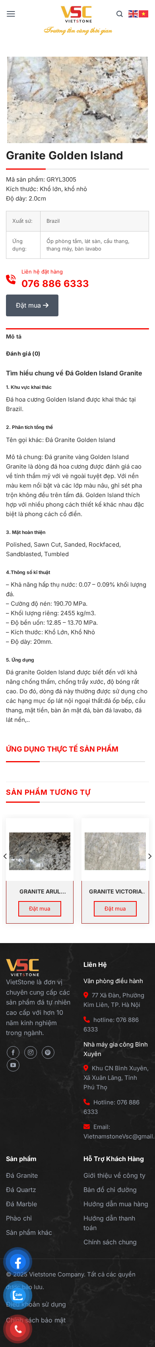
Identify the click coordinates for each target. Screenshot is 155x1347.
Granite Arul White (39, 892)
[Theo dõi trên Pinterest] (48, 1052)
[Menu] (11, 14)
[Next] (149, 871)
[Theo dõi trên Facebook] (13, 1052)
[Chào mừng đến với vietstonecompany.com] (77, 14)
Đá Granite (22, 1175)
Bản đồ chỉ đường (110, 1190)
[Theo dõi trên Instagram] (30, 1052)
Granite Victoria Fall (115, 892)
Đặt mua (29, 305)
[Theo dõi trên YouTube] (13, 1065)
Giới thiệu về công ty (114, 1175)
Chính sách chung (110, 1242)
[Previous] (6, 871)
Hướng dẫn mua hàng (115, 1204)
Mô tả (13, 336)
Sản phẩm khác (29, 1232)
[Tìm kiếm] (119, 14)
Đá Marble (21, 1204)
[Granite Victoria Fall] (115, 851)
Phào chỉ (19, 1218)
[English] (133, 13)
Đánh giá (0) (23, 353)
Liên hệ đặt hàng (55, 279)
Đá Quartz (21, 1190)
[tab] (77, 336)
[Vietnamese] (144, 13)
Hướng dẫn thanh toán (109, 1223)
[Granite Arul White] (39, 851)
